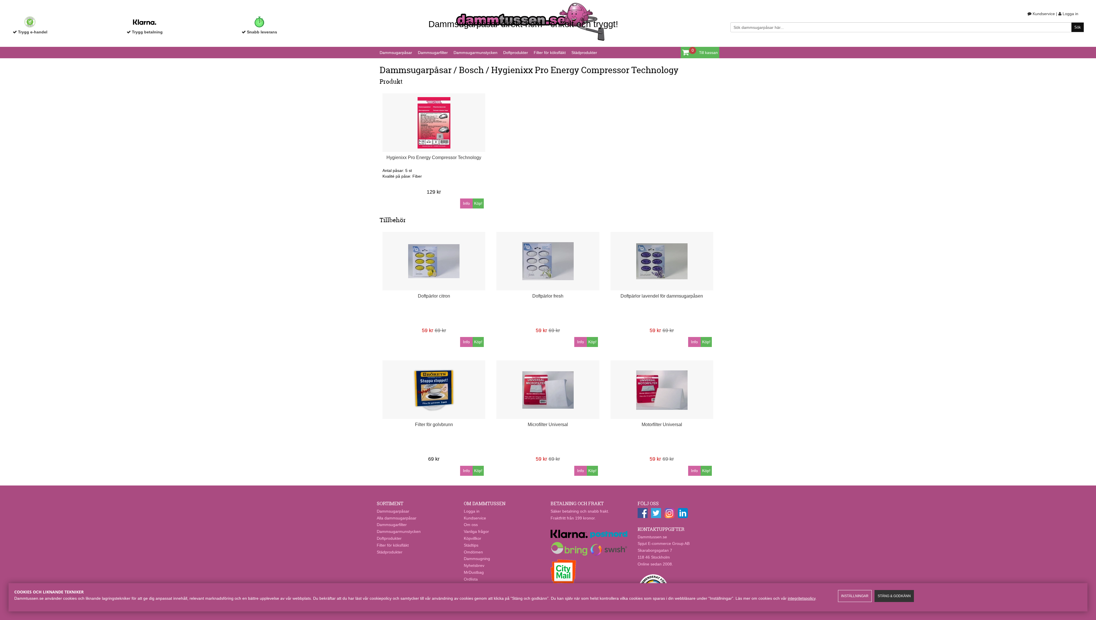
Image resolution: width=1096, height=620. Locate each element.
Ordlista (471, 579)
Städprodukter (584, 52)
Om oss (471, 524)
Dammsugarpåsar (396, 52)
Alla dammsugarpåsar (396, 518)
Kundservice (1043, 13)
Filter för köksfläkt (550, 52)
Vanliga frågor (476, 531)
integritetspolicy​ (801, 598)
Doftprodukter (515, 52)
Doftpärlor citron (434, 296)
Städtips (471, 545)
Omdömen (473, 552)
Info (466, 203)
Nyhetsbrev (474, 565)
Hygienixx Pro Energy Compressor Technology (433, 157)
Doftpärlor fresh (547, 296)
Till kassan (708, 52)
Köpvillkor (472, 538)
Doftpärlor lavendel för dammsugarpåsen (661, 296)
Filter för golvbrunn (434, 424)
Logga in (1069, 13)
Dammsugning (477, 558)
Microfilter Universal (548, 424)
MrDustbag (474, 572)
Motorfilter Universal (662, 424)
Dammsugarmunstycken (475, 52)
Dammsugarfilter (433, 52)
